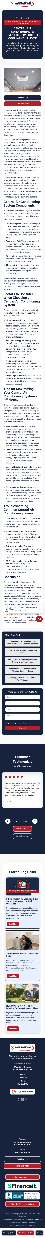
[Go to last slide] (7, 821)
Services (22, 1078)
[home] (22, 4)
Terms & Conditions (23, 723)
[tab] (16, 821)
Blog (25, 18)
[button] (39, 1233)
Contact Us (22, 1084)
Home (18, 18)
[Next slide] (35, 821)
